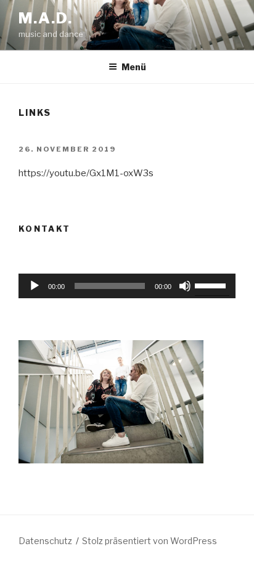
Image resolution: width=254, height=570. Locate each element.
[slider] (110, 286)
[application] (127, 286)
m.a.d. (45, 18)
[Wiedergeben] (34, 286)
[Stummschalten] (185, 286)
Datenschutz (45, 540)
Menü (133, 67)
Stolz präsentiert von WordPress (149, 540)
